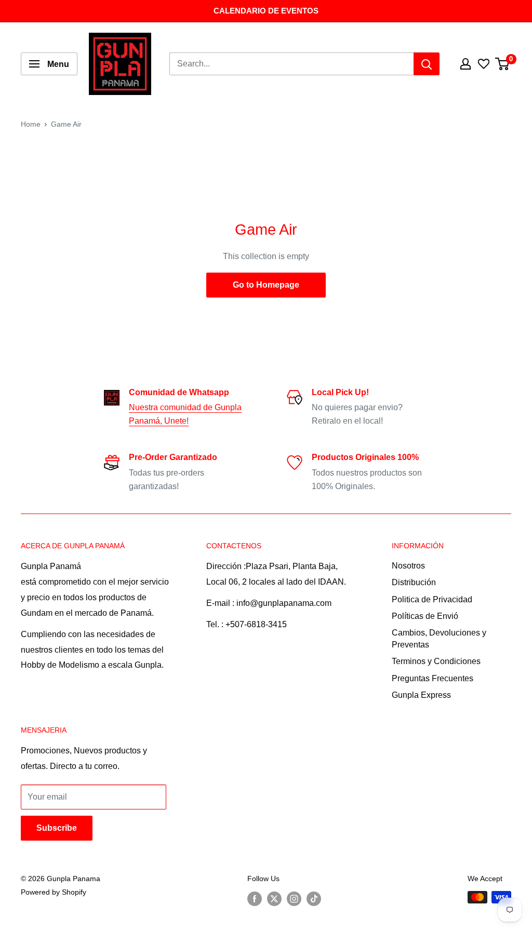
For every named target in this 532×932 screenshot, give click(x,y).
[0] (502, 64)
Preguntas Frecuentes (432, 678)
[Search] (427, 63)
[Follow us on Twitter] (274, 898)
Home (31, 124)
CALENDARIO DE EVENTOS (266, 10)
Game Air (66, 124)
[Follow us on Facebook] (254, 898)
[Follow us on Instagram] (294, 898)
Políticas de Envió (425, 616)
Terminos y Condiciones (436, 661)
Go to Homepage (266, 284)
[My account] (465, 64)
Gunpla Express (421, 695)
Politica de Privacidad (432, 599)
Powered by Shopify (53, 892)
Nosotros (408, 565)
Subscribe (56, 827)
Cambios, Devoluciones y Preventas (439, 638)
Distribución (414, 582)
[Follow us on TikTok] (314, 898)
